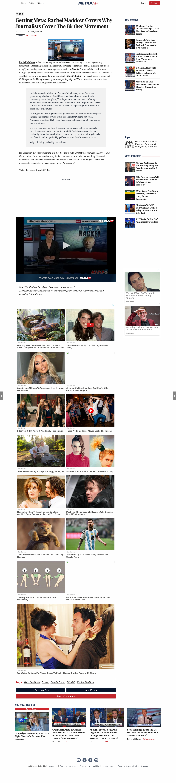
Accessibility (93, 766)
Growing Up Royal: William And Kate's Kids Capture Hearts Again (87, 389)
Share (20, 36)
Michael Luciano (96, 742)
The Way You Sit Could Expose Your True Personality (36, 598)
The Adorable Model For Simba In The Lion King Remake (40, 556)
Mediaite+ (155, 3)
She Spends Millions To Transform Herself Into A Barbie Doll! (40, 389)
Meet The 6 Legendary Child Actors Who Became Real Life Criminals (89, 513)
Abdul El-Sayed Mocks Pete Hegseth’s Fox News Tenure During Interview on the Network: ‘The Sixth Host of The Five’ (106, 735)
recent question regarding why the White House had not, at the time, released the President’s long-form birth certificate (63, 81)
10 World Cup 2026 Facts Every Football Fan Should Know (87, 556)
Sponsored (19, 740)
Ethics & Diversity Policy (128, 766)
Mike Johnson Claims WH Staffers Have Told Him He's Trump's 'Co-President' (147, 180)
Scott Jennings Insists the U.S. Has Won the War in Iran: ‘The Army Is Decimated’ (147, 57)
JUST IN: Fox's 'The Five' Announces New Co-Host (147, 220)
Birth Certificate (32, 682)
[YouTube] (78, 760)
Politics (31, 3)
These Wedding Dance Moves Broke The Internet (89, 431)
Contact (144, 766)
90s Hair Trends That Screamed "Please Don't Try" (90, 471)
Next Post (174, 396)
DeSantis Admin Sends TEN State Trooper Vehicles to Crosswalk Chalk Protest (146, 71)
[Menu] (17, 3)
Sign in (143, 3)
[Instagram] (96, 760)
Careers (63, 766)
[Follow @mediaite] (84, 760)
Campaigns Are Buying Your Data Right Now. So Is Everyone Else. (32, 735)
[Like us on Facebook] (90, 760)
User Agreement (108, 766)
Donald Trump (58, 682)
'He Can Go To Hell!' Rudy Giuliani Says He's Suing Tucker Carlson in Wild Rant (146, 209)
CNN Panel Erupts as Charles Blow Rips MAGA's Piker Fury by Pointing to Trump (147, 29)
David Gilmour (58, 742)
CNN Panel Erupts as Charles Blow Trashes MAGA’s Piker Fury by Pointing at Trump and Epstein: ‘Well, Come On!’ (68, 734)
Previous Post (1, 396)
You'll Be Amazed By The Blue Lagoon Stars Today (87, 346)
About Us (53, 766)
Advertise (73, 766)
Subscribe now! (36, 294)
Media (23, 3)
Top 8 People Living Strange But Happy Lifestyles (40, 471)
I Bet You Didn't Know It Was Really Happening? (40, 431)
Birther (45, 682)
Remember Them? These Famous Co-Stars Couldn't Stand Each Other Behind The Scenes (39, 513)
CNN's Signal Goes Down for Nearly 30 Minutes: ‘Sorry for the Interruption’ (147, 195)
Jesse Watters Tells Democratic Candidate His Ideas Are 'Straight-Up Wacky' (147, 85)
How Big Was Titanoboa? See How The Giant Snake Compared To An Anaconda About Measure (40, 346)
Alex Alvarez (21, 32)
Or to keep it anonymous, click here (146, 145)
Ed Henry (37, 79)
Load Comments (66, 696)
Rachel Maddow (27, 62)
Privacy (83, 766)
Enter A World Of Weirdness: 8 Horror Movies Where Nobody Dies (88, 598)
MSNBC (71, 682)
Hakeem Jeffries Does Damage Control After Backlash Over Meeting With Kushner (146, 43)
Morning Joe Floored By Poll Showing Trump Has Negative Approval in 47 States (147, 166)
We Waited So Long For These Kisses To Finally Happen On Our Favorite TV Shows (56, 673)
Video (40, 3)
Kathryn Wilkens (134, 739)
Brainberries (22, 342)
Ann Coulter (76, 152)
